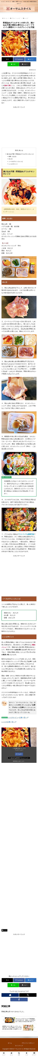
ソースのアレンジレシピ (16, 161)
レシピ (5, 930)
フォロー (19, 754)
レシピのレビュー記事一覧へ (17, 717)
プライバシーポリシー (28, 1043)
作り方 (11, 159)
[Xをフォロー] (28, 995)
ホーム (10, 1043)
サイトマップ (19, 1045)
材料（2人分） (13, 156)
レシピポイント (13, 164)
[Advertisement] (19, 127)
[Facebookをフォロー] (19, 999)
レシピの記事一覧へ (8, 722)
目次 (16, 150)
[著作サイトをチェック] (10, 995)
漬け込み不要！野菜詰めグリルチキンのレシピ (20, 154)
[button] (25, 64)
